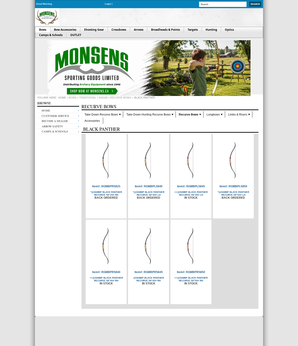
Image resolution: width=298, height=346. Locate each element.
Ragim (103, 97)
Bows (72, 97)
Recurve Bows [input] (98, 107)
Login (108, 4)
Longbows (213, 114)
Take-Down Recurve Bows (101, 114)
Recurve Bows (120, 97)
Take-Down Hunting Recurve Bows (148, 114)
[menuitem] (102, 114)
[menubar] (169, 117)
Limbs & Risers (237, 114)
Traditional (87, 97)
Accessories (92, 120)
